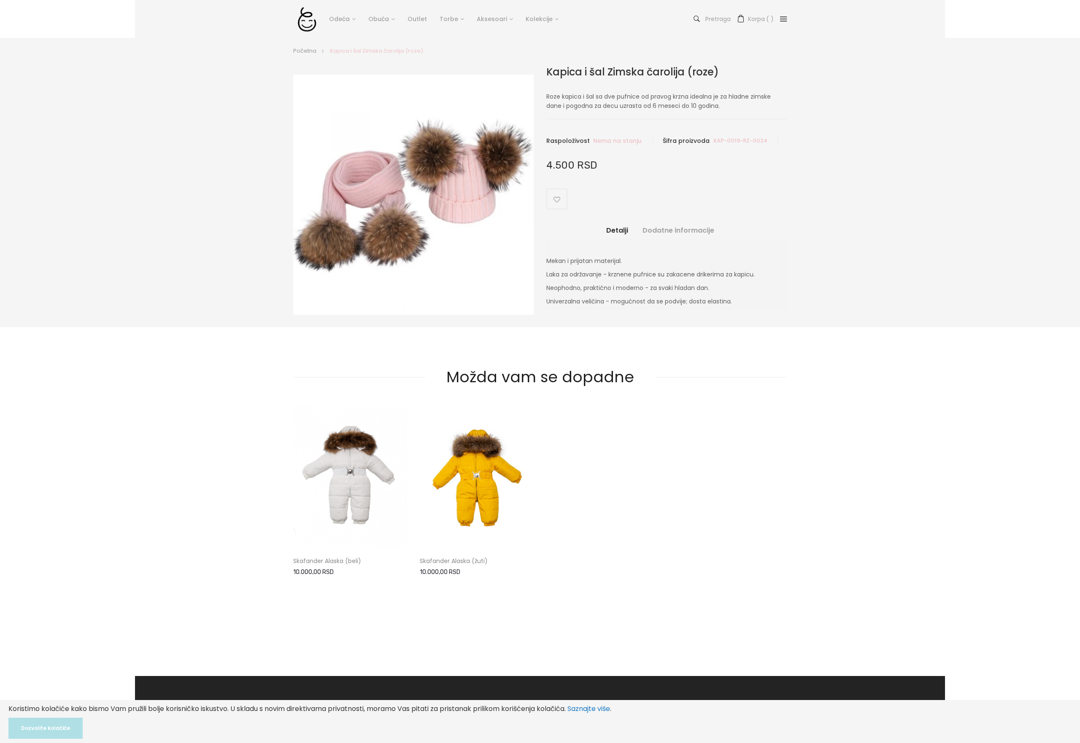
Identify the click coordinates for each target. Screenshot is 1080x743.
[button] (394, 515)
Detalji (617, 230)
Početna (304, 51)
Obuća (378, 19)
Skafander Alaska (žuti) (454, 561)
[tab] (617, 233)
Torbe (449, 19)
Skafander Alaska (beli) (327, 561)
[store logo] (307, 19)
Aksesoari (492, 19)
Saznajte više (588, 708)
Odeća (339, 19)
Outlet (417, 19)
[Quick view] (394, 533)
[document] (540, 721)
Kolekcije (539, 19)
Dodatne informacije (678, 230)
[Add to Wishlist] (556, 198)
